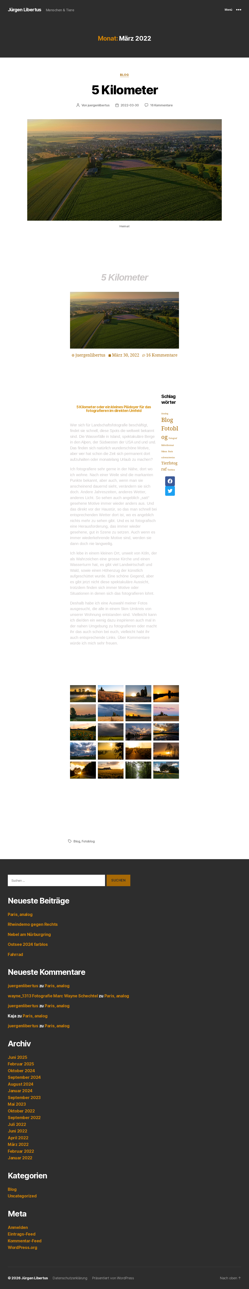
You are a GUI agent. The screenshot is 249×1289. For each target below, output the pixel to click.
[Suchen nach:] (55, 881)
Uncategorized (22, 1196)
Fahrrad (15, 954)
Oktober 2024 (21, 1070)
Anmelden (18, 1227)
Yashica (171, 470)
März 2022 (18, 1144)
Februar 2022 (21, 1151)
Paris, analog (20, 914)
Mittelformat (167, 445)
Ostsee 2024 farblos (28, 944)
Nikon (164, 451)
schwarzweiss (168, 457)
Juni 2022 (17, 1131)
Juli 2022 (17, 1124)
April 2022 (18, 1137)
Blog (124, 75)
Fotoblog (88, 841)
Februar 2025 (21, 1064)
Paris (170, 451)
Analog (164, 413)
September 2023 (24, 1097)
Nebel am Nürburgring (29, 934)
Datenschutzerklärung (70, 1278)
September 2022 (24, 1117)
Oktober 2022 (21, 1111)
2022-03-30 (130, 105)
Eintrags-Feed (22, 1234)
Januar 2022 (20, 1157)
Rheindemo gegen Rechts (33, 924)
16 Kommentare (161, 105)
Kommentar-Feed (25, 1240)
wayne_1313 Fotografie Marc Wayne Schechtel (53, 995)
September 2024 (24, 1077)
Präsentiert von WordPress (113, 1278)
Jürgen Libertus (24, 9)
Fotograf (173, 438)
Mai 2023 (17, 1104)
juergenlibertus (99, 105)
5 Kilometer (124, 89)
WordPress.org (22, 1247)
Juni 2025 (17, 1057)
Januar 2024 (20, 1090)
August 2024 (20, 1084)
